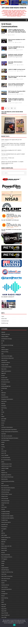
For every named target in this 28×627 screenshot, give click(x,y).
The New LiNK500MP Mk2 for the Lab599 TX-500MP (16, 47)
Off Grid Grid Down (5, 492)
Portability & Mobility (5, 511)
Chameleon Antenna (5, 362)
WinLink (3, 595)
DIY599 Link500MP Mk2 (6, 386)
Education (3, 394)
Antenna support (4, 349)
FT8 (2, 414)
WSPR (2, 600)
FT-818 (2, 412)
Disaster (3, 375)
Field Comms (4, 401)
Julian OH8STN (11, 34)
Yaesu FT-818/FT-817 (5, 615)
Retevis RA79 (4, 548)
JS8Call (2, 461)
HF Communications (5, 440)
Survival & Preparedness (6, 589)
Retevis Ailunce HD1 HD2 (6, 546)
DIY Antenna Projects (5, 382)
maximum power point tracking (7, 481)
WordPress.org (4, 323)
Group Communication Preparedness (9, 429)
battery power (4, 360)
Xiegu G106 (3, 604)
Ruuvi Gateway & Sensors (6, 557)
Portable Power (4, 520)
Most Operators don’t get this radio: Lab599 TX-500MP (17, 77)
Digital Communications (6, 371)
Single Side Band (4, 567)
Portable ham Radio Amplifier (7, 515)
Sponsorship (4, 580)
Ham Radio (3, 433)
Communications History (6, 366)
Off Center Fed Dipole (5, 490)
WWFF (2, 602)
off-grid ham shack (5, 503)
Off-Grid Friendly (4, 498)
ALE (2, 343)
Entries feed (4, 318)
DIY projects (3, 384)
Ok (14, 625)
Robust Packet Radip (5, 554)
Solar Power (3, 574)
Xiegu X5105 (3, 608)
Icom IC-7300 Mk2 (4, 455)
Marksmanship (4, 479)
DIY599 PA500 (4, 388)
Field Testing (3, 407)
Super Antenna (4, 587)
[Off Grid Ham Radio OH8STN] (14, 4)
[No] (26, 622)
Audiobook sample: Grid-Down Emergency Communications (15, 55)
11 (11, 108)
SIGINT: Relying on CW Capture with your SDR (11, 139)
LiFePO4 (3, 470)
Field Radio (3, 405)
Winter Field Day (4, 598)
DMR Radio (3, 392)
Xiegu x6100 (3, 610)
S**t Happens (4, 559)
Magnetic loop (4, 472)
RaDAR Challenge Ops (5, 537)
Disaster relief (4, 377)
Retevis (2, 544)
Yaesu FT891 (3, 617)
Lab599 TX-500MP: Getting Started (16, 69)
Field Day (3, 403)
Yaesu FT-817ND (4, 613)
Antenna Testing (4, 351)
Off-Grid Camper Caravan (6, 494)
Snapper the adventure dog (7, 572)
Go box (2, 423)
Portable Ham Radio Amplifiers (7, 518)
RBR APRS (3, 541)
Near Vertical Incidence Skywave (8, 487)
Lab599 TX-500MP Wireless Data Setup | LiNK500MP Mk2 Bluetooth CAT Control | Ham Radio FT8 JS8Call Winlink (13, 31)
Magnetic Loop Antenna (6, 474)
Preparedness (4, 526)
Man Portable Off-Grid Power (7, 477)
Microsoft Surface (5, 485)
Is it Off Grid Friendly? (5, 457)
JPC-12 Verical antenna (6, 459)
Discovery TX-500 (4, 379)
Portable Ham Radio (5, 513)
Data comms (3, 369)
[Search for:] (14, 173)
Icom (2, 448)
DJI (1, 390)
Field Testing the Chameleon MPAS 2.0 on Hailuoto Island (16, 92)
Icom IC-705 (3, 453)
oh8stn (2, 505)
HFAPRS (3, 442)
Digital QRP (3, 373)
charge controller (4, 364)
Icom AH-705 (3, 451)
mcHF (2, 483)
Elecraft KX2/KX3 (4, 397)
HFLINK (2, 444)
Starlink (2, 582)
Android (3, 347)
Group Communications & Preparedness (9, 431)
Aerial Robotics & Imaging (6, 338)
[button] (26, 20)
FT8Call (2, 416)
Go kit (2, 425)
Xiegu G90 (3, 606)
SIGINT (2, 565)
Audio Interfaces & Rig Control (7, 358)
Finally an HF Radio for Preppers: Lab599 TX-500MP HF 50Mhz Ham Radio (16, 100)
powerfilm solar (4, 524)
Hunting (3, 446)
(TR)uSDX (3, 332)
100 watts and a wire (5, 334)
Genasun (3, 420)
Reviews (3, 552)
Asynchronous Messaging (6, 356)
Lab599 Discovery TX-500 (6, 464)
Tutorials (3, 591)
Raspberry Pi (4, 539)
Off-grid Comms (4, 496)
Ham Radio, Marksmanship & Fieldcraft (15, 62)
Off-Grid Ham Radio (5, 500)
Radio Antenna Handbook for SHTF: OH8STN (16, 40)
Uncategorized (4, 593)
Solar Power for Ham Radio (7, 576)
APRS (2, 353)
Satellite (3, 561)
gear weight (3, 418)
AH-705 (2, 340)
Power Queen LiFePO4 (6, 522)
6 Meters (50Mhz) (4, 336)
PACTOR (3, 509)
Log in (2, 316)
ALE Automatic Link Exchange (7, 345)
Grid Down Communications (7, 427)
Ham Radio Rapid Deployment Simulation (9, 438)
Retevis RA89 (4, 550)
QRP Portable (4, 535)
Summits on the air (5, 585)
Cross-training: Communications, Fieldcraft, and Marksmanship (16, 84)
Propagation (3, 528)
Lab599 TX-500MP (4, 468)
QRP (2, 531)
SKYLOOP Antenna (5, 569)
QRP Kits (3, 533)
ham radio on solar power (6, 436)
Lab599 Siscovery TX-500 (6, 466)
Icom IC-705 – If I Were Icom (7, 157)
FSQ (2, 410)
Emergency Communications (7, 399)
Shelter (2, 563)
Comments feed (4, 321)
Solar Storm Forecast (5, 578)
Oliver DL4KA (4, 507)
